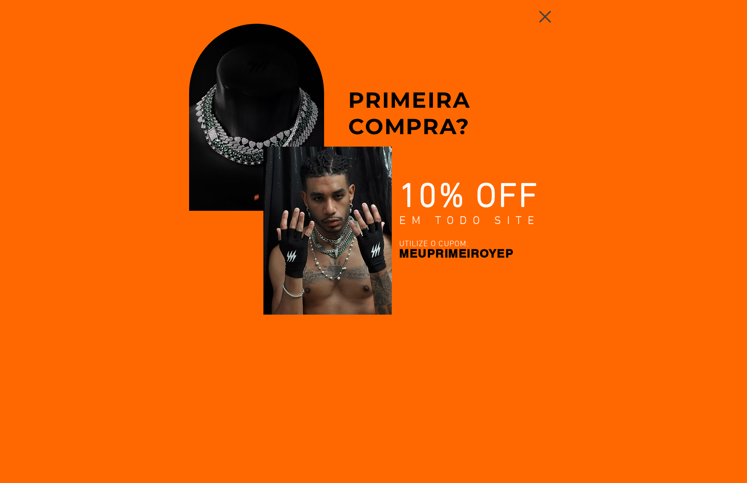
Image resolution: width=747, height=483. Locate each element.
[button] (545, 17)
